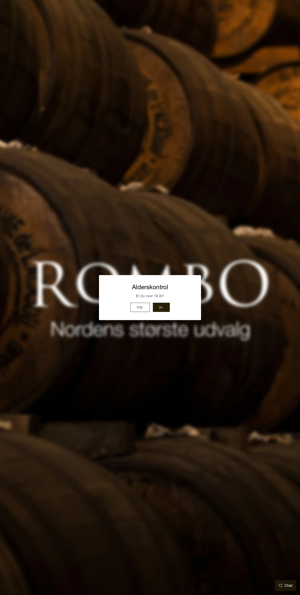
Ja (160, 307)
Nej (139, 307)
